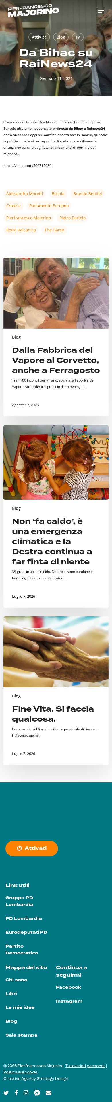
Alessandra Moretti (24, 193)
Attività (39, 37)
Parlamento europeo (49, 205)
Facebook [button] (68, 987)
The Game (54, 230)
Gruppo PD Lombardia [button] (19, 901)
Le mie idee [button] (20, 1008)
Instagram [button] (69, 1001)
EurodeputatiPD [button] (26, 932)
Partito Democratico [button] (21, 949)
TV (77, 37)
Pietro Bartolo (72, 217)
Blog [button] (11, 1021)
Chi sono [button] (16, 980)
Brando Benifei (87, 193)
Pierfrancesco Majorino (28, 217)
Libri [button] (11, 994)
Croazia (13, 205)
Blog (61, 37)
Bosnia (58, 193)
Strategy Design (52, 1079)
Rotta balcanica (21, 230)
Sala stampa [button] (21, 1035)
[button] (101, 11)
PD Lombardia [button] (23, 919)
